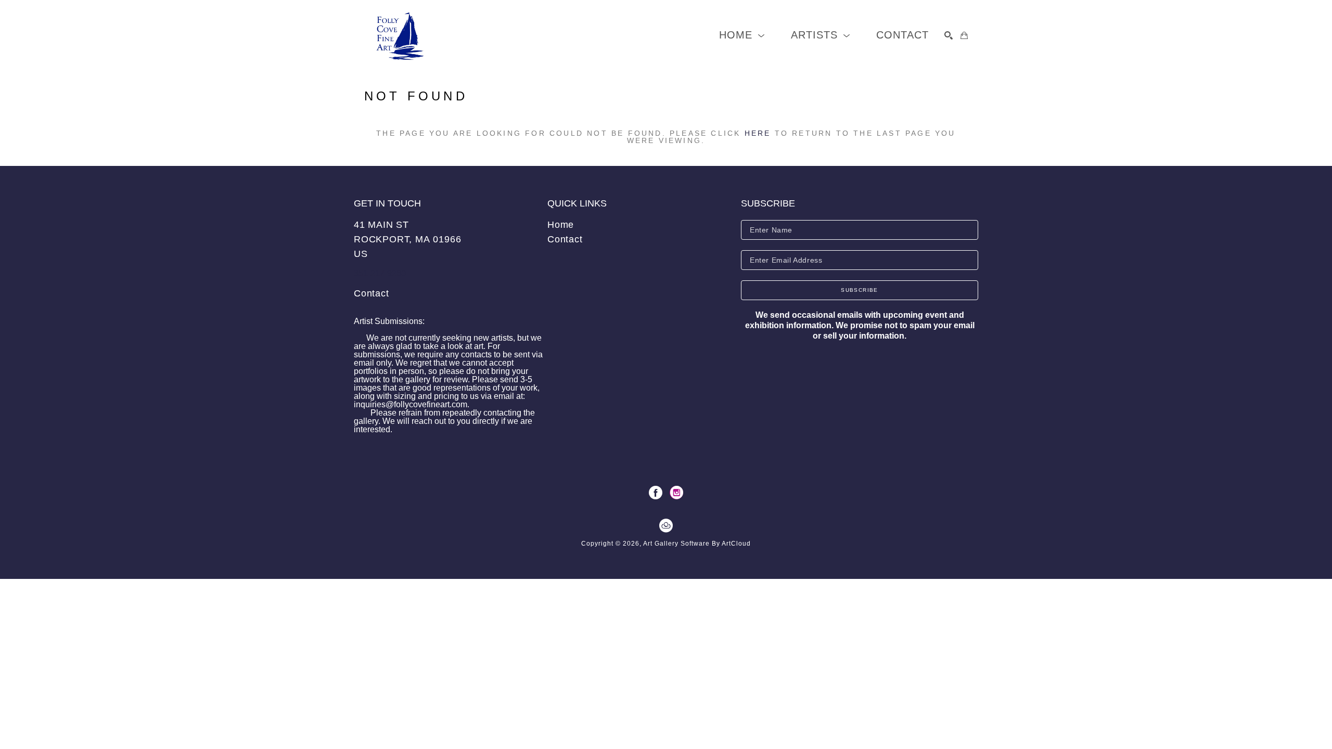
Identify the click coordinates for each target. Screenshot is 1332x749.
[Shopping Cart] (964, 35)
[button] (742, 35)
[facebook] (655, 492)
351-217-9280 (380, 273)
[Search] (948, 35)
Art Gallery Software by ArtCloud (697, 543)
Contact (371, 293)
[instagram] (676, 492)
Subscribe (859, 290)
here (758, 133)
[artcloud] (666, 526)
